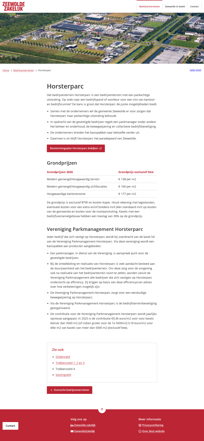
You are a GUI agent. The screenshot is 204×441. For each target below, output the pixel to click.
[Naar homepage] (18, 6)
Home (6, 70)
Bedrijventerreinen (23, 70)
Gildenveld (63, 357)
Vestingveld (63, 375)
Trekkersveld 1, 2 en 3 (70, 363)
